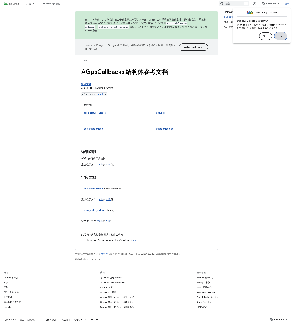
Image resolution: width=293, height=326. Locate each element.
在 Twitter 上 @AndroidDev (113, 282)
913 (108, 221)
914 (108, 199)
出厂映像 (8, 297)
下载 (6, 287)
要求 (6, 282)
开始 (280, 36)
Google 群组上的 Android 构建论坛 (117, 302)
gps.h (101, 94)
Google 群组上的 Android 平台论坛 (117, 297)
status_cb (161, 113)
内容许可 (105, 254)
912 (108, 164)
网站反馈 (64, 319)
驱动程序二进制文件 (13, 302)
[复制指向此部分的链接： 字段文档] (100, 178)
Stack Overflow (204, 302)
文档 (28, 3)
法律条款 (31, 319)
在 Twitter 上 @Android (111, 277)
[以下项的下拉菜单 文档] (35, 3)
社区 (22, 319)
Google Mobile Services (208, 297)
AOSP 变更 (91, 30)
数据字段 (86, 84)
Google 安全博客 (108, 292)
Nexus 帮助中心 (204, 287)
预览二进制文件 (11, 292)
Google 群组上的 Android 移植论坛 (117, 307)
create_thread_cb (165, 128)
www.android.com (206, 292)
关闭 (265, 36)
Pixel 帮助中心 (203, 282)
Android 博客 (106, 287)
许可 (40, 319)
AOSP (84, 60)
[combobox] (234, 3)
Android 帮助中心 (205, 277)
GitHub (7, 307)
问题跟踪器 (202, 307)
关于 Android (10, 319)
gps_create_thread (93, 128)
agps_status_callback (95, 113)
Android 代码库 (11, 277)
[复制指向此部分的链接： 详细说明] (100, 152)
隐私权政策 (51, 319)
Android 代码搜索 (51, 3)
